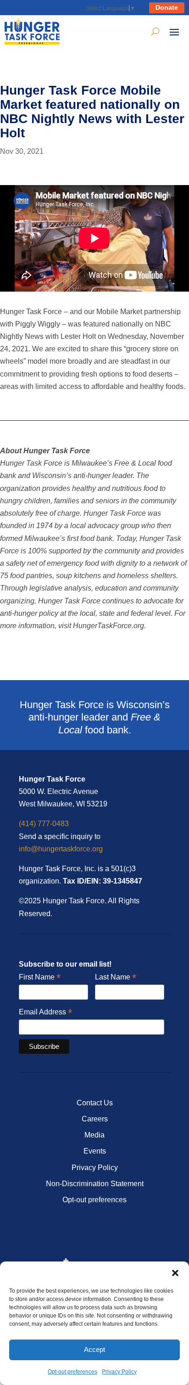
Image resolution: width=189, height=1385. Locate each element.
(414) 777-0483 (44, 824)
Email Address (45, 1012)
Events (94, 1151)
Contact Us (95, 1103)
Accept (94, 1349)
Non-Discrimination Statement (95, 1184)
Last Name (115, 977)
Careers (95, 1119)
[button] (175, 1273)
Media (94, 1135)
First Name (40, 977)
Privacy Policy (119, 1371)
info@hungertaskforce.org (61, 849)
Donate (167, 7)
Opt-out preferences (72, 1371)
